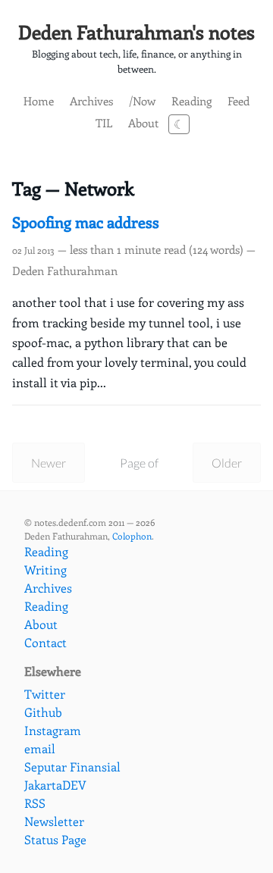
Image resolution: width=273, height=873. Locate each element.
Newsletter (54, 821)
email (39, 748)
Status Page (55, 839)
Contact (45, 642)
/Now (142, 100)
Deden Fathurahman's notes (136, 32)
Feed (238, 100)
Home (39, 100)
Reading (191, 100)
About (143, 122)
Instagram (52, 730)
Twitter (44, 694)
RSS (35, 803)
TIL (104, 122)
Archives (91, 100)
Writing (45, 569)
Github (43, 712)
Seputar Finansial (72, 766)
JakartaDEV (55, 785)
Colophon (132, 536)
